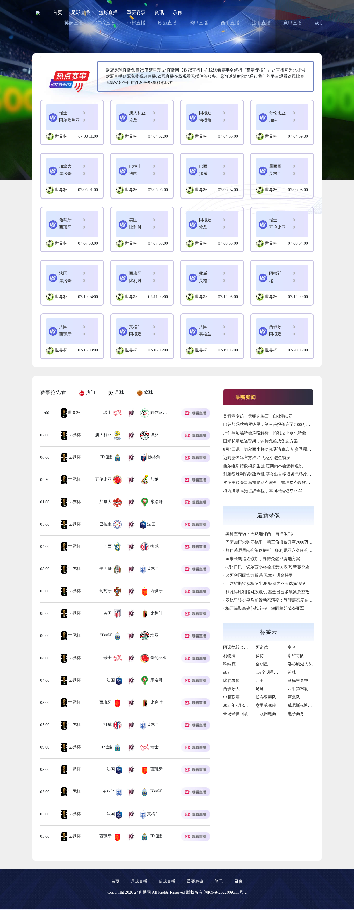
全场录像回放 (235, 713)
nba (226, 672)
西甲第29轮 (298, 689)
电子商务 (296, 713)
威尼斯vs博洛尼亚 (304, 705)
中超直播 (136, 22)
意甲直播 (292, 22)
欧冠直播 (167, 22)
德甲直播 (198, 22)
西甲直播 (230, 22)
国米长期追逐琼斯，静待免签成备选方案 (260, 441)
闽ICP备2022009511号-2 (225, 892)
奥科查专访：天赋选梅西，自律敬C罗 (257, 416)
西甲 (260, 680)
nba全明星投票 (269, 672)
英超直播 (73, 22)
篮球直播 (108, 12)
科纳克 (229, 664)
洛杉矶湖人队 (300, 664)
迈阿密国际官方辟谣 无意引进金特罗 (257, 457)
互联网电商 (266, 713)
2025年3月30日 (236, 705)
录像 (177, 12)
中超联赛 (231, 697)
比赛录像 (231, 680)
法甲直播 (261, 22)
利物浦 (229, 655)
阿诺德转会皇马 (237, 647)
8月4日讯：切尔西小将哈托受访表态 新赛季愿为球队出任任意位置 (283, 449)
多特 (260, 655)
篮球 (292, 672)
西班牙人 (231, 689)
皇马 (292, 647)
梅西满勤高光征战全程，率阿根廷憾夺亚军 (262, 491)
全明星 (262, 664)
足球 (260, 689)
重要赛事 (136, 12)
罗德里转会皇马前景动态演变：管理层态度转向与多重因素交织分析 (285, 482)
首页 (57, 12)
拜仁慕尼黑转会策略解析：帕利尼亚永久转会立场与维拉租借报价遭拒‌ (287, 433)
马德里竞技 (298, 680)
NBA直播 (105, 22)
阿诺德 (262, 647)
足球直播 (80, 12)
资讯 (159, 12)
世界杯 (61, 136)
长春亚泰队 (266, 697)
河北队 (294, 697)
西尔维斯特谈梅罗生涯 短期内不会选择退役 (263, 466)
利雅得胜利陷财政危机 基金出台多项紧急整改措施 (269, 474)
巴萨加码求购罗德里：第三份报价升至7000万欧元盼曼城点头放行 (283, 424)
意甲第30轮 (266, 705)
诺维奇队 (296, 655)
